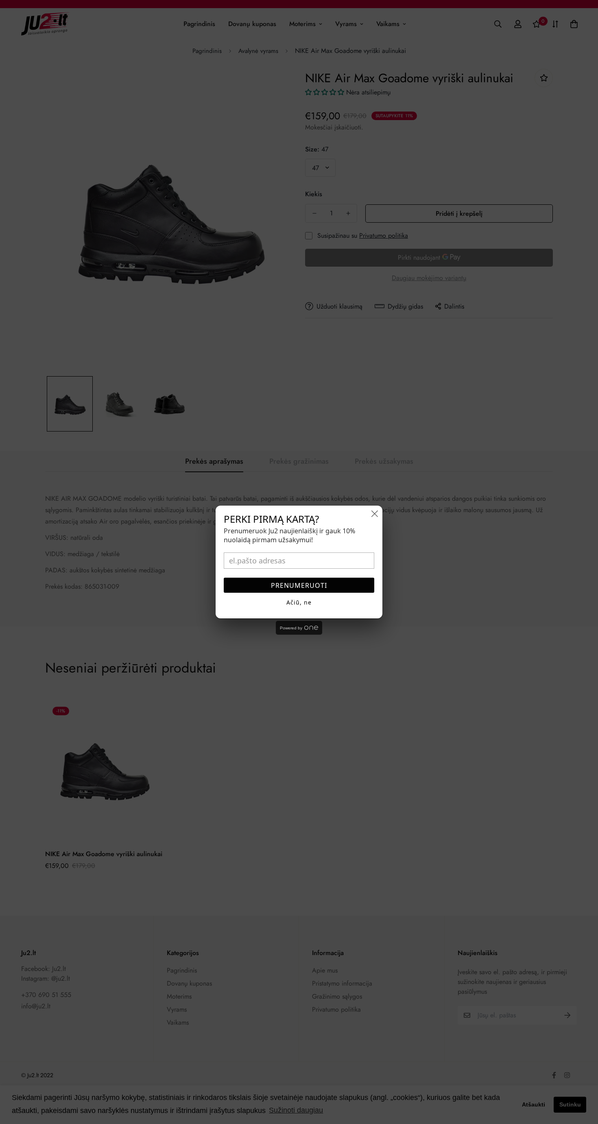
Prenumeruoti (299, 585)
